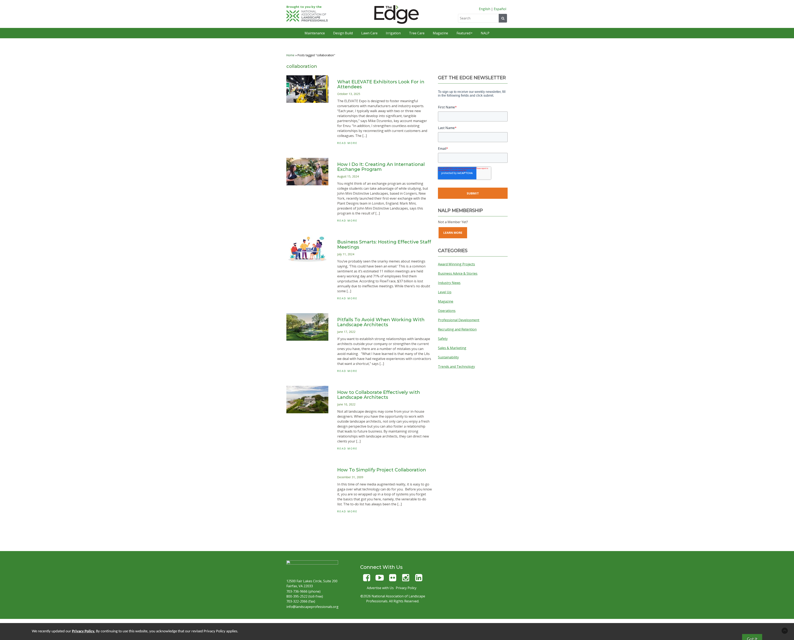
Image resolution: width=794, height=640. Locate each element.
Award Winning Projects (456, 264)
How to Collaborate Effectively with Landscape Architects (378, 395)
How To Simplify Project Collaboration (381, 470)
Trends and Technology (456, 366)
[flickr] (392, 579)
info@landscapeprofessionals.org (312, 606)
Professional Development (458, 320)
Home (290, 55)
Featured (463, 33)
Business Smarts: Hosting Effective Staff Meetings (384, 244)
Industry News (449, 282)
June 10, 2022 (346, 404)
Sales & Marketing (452, 348)
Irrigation (393, 33)
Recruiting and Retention (457, 329)
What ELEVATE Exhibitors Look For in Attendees (380, 84)
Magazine (440, 33)
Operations (447, 310)
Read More (347, 143)
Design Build (343, 33)
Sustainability (448, 357)
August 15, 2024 (348, 176)
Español (500, 9)
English (484, 9)
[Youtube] (379, 579)
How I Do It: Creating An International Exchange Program (381, 167)
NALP (485, 33)
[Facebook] (366, 579)
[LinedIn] (418, 579)
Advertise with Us (380, 588)
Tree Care (417, 33)
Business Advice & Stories (457, 273)
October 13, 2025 (348, 94)
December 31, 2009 (350, 477)
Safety (443, 338)
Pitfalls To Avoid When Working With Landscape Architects (381, 322)
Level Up (444, 292)
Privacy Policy (406, 588)
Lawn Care (369, 33)
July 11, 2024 (345, 254)
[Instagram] (405, 579)
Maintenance (315, 33)
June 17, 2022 (346, 332)
